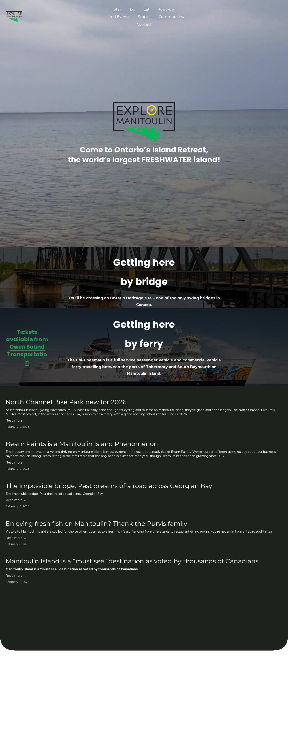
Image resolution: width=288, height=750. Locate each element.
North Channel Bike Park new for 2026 (66, 402)
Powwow (166, 9)
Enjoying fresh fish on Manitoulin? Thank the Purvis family (96, 524)
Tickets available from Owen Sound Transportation (27, 347)
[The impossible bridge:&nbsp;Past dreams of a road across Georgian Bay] (109, 477)
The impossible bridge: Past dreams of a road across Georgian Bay (109, 486)
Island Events (117, 16)
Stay (118, 9)
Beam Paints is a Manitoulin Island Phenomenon (82, 444)
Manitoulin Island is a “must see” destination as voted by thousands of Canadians (132, 561)
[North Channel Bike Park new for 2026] (144, 393)
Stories (144, 16)
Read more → (16, 420)
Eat (146, 9)
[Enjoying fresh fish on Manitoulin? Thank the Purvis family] (139, 515)
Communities (171, 16)
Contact (144, 24)
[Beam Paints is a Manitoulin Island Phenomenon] (144, 435)
